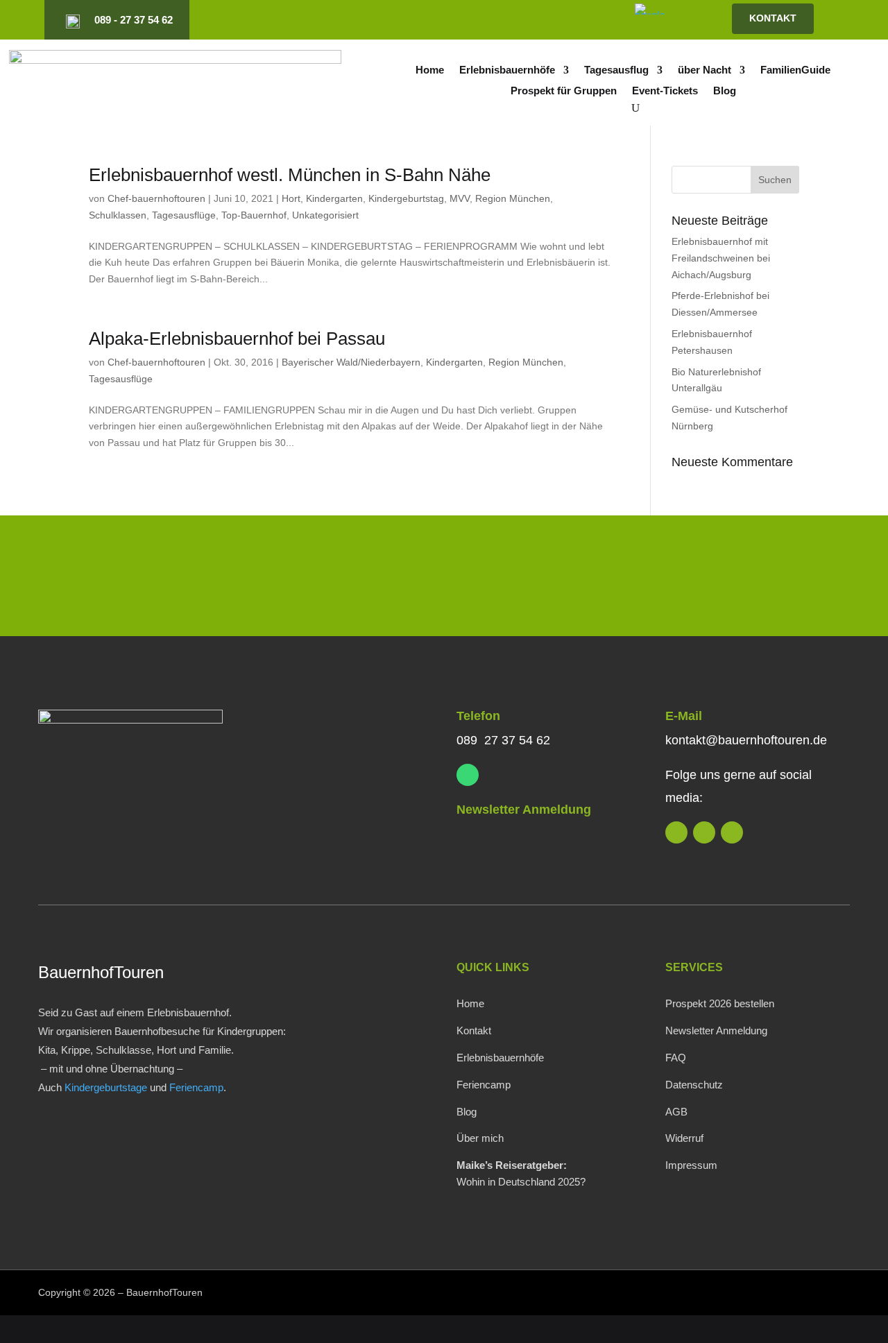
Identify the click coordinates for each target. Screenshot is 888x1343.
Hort (291, 198)
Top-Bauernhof (254, 215)
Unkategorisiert (325, 215)
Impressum (691, 1165)
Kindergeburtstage (106, 1087)
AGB (676, 1112)
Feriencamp (196, 1087)
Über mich (480, 1138)
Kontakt (473, 1030)
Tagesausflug (616, 70)
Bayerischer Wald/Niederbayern (351, 362)
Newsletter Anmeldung (523, 809)
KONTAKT (772, 18)
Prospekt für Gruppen (564, 91)
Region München (512, 198)
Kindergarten (334, 198)
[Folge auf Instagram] (536, 20)
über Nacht (704, 70)
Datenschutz (694, 1084)
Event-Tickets (665, 91)
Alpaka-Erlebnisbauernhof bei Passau (237, 338)
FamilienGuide (795, 70)
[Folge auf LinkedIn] (513, 20)
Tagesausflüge (184, 215)
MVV (460, 198)
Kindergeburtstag (406, 198)
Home (430, 70)
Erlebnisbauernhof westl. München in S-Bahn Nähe (289, 174)
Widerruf (684, 1138)
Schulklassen (117, 215)
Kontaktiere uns (757, 579)
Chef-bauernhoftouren (156, 198)
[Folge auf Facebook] (560, 20)
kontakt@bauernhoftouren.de (746, 740)
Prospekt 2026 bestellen (719, 1003)
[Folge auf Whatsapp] (467, 775)
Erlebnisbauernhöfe (507, 70)
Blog (724, 91)
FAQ (675, 1057)
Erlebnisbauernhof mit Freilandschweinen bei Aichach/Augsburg (721, 258)
